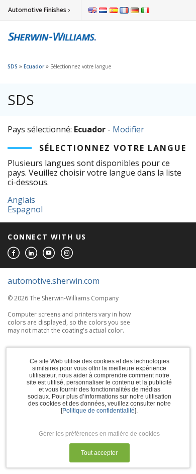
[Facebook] (14, 253)
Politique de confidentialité (98, 410)
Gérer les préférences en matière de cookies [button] (99, 433)
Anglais (21, 199)
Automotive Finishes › (39, 10)
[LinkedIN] (31, 253)
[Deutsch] (134, 10)
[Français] (124, 10)
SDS (13, 66)
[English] (92, 10)
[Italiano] (145, 10)
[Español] (113, 10)
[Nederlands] (103, 10)
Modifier (128, 129)
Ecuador (34, 66)
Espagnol (25, 209)
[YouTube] (49, 253)
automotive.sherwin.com (54, 280)
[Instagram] (67, 253)
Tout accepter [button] (99, 452)
